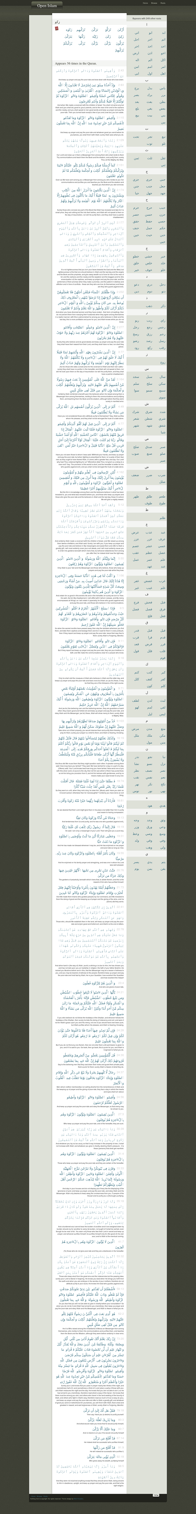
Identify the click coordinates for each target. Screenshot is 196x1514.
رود (136, 347)
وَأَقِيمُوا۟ (109, 70)
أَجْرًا (92, 488)
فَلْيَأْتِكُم (88, 754)
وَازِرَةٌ (97, 1201)
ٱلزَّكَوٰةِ (84, 892)
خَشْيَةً (59, 434)
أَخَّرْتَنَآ (73, 439)
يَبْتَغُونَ (82, 1360)
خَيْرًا (83, 800)
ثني (163, 164)
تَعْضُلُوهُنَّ (63, 292)
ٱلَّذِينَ (107, 190)
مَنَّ (108, 379)
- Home (32, 1496)
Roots (163, 3)
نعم (163, 777)
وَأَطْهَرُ (99, 308)
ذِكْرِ (72, 1072)
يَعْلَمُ (84, 308)
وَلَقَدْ (111, 504)
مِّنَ (105, 1267)
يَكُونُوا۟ (69, 668)
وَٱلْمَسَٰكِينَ (116, 244)
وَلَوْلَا (109, 1003)
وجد (149, 820)
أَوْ (71, 434)
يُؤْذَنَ (61, 1030)
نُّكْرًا (76, 786)
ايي (137, 73)
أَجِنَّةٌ (74, 1267)
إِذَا (93, 255)
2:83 (121, 85)
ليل (150, 714)
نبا (164, 756)
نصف (148, 770)
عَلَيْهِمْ (119, 145)
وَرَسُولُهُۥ (89, 558)
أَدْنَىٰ (84, 1338)
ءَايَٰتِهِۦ (90, 384)
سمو (149, 390)
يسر (136, 861)
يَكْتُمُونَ (97, 190)
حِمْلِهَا (112, 1206)
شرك (135, 411)
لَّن (103, 1349)
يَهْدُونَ (93, 887)
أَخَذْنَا (107, 85)
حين (136, 234)
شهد (149, 425)
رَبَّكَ (100, 1261)
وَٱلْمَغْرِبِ (117, 228)
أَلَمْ (113, 406)
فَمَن (79, 531)
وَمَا (74, 117)
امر (163, 66)
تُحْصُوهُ (95, 1349)
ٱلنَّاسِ (112, 951)
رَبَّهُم (83, 1212)
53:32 (120, 1256)
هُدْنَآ (117, 581)
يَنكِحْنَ (116, 297)
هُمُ (102, 265)
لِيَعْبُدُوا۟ (87, 1466)
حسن (148, 214)
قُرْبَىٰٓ (60, 1206)
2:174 (120, 190)
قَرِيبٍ (120, 445)
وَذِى (98, 90)
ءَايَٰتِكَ (109, 145)
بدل (149, 88)
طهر (136, 496)
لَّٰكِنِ (112, 472)
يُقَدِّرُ (66, 1344)
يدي (149, 861)
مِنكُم (120, 1008)
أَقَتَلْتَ (64, 781)
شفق (162, 425)
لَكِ (76, 827)
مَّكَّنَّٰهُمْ (95, 907)
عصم (135, 546)
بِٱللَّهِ (75, 228)
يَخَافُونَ (90, 1077)
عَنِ (87, 693)
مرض (135, 728)
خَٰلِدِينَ (69, 870)
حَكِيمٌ (82, 704)
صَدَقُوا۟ (120, 265)
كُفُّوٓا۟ (78, 423)
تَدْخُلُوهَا (76, 1030)
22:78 (120, 929)
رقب (162, 347)
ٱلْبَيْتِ (120, 1184)
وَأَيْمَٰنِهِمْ (73, 352)
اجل (136, 39)
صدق (148, 446)
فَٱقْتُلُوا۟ (75, 608)
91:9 (121, 1447)
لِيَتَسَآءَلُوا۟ (91, 738)
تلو (163, 143)
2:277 (120, 327)
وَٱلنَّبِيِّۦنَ (77, 233)
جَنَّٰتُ (112, 870)
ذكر (163, 305)
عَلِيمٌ (62, 726)
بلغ (137, 108)
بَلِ (71, 406)
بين (163, 122)
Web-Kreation (78, 1499)
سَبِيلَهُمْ (111, 624)
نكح (163, 784)
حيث (149, 234)
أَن (98, 222)
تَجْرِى (113, 531)
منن (162, 742)
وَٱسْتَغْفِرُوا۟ (94, 1381)
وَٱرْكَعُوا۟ (61, 70)
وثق (162, 820)
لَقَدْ (113, 379)
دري (149, 284)
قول (136, 651)
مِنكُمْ (97, 302)
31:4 (121, 1153)
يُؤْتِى (105, 1456)
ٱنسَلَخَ (105, 608)
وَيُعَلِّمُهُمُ (96, 145)
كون (149, 685)
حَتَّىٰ (67, 1030)
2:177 (120, 222)
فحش (148, 602)
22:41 (120, 907)
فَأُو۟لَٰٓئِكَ (83, 1139)
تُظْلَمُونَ (114, 450)
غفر (136, 580)
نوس (136, 790)
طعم (162, 496)
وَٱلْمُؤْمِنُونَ (70, 472)
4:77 (121, 423)
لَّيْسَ (112, 222)
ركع (150, 347)
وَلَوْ (78, 1206)
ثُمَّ (57, 95)
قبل (162, 630)
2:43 (121, 70)
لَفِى (86, 390)
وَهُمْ (80, 563)
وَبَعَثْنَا (118, 510)
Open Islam (47, 5)
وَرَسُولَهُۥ (92, 1299)
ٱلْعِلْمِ (88, 472)
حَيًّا (99, 841)
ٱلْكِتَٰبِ (66, 190)
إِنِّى (59, 510)
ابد (163, 32)
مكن (162, 735)
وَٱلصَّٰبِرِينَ (72, 255)
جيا (137, 193)
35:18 (120, 1201)
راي (163, 320)
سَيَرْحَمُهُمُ (117, 704)
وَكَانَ (84, 817)
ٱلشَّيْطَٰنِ (66, 992)
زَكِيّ (121, 36)
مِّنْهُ (73, 754)
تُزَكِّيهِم (80, 29)
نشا (136, 763)
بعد (137, 101)
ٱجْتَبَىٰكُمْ (64, 929)
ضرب (161, 475)
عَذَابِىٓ (98, 581)
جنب (149, 186)
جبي (162, 179)
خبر (163, 256)
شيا (163, 432)
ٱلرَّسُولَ (118, 1102)
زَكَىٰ (108, 36)
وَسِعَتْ (119, 586)
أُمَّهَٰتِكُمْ (118, 1272)
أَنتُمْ (82, 1267)
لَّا (106, 1072)
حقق (136, 221)
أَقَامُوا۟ (70, 907)
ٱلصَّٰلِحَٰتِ (79, 327)
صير (162, 460)
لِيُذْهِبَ (90, 1179)
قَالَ (105, 581)
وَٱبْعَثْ (102, 140)
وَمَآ (94, 477)
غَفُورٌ (92, 624)
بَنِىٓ (94, 85)
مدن (149, 728)
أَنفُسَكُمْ (90, 1272)
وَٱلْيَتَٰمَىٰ (78, 90)
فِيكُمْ (98, 165)
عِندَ (90, 123)
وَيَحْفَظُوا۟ (67, 1055)
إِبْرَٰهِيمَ (118, 940)
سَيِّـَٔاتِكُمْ (80, 526)
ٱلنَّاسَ (94, 434)
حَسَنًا (112, 526)
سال (162, 376)
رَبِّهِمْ (72, 332)
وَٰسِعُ (93, 1261)
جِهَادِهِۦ (81, 929)
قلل (149, 651)
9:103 (120, 721)
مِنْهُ (91, 1206)
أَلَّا (101, 1429)
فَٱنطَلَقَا (110, 781)
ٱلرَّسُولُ (108, 945)
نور (150, 790)
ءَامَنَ (85, 228)
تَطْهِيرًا (98, 1184)
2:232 (120, 292)
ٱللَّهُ (79, 190)
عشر (149, 546)
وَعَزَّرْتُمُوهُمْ (91, 521)
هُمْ (109, 337)
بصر (136, 94)
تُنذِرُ (112, 1212)
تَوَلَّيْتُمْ (120, 101)
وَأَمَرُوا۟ (83, 912)
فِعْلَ (60, 887)
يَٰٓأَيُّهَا (112, 992)
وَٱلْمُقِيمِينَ (65, 477)
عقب (135, 552)
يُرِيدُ (104, 1179)
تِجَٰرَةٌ (93, 1072)
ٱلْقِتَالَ (87, 439)
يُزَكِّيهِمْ (119, 50)
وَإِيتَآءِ (109, 1077)
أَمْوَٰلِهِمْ (101, 721)
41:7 (121, 1241)
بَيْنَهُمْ (81, 738)
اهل (162, 73)
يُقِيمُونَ (119, 563)
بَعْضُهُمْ (80, 688)
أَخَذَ (104, 504)
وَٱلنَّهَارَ (119, 1349)
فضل (135, 609)
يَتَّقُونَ (78, 586)
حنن (162, 234)
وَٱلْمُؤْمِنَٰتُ (93, 688)
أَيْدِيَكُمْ (71, 423)
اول (150, 73)
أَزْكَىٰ (120, 29)
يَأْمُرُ (105, 853)
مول (149, 742)
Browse (154, 3)
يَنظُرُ (121, 362)
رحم (162, 334)
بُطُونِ (61, 1267)
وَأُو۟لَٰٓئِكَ (109, 265)
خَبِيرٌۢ (81, 1060)
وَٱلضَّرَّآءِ (103, 260)
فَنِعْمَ (78, 956)
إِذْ (80, 379)
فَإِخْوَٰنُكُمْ (118, 646)
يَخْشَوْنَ (104, 434)
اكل (163, 59)
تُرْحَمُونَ (98, 1102)
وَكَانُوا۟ (75, 892)
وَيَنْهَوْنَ (94, 693)
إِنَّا (122, 581)
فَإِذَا (112, 608)
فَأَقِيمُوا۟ (101, 951)
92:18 (120, 1456)
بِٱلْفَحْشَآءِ (69, 997)
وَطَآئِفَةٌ (101, 1344)
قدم (162, 637)
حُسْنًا (102, 95)
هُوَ (74, 929)
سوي (162, 397)
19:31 (120, 836)
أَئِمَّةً (101, 887)
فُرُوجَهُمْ (118, 1060)
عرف (162, 539)
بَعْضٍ (65, 688)
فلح (150, 615)
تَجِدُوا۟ (101, 1030)
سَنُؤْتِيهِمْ (101, 488)
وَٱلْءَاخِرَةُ (83, 445)
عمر (149, 559)
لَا (79, 85)
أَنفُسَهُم (79, 406)
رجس (161, 327)
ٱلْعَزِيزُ (91, 151)
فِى (73, 195)
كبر (163, 672)
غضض (148, 580)
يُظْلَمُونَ (102, 412)
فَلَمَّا (92, 429)
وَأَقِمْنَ (110, 1173)
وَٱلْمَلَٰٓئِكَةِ (104, 233)
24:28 (120, 1030)
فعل (162, 615)
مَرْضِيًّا (120, 858)
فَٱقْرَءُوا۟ (69, 1349)
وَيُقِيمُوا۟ (97, 1471)
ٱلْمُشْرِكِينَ (63, 608)
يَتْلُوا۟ (66, 140)
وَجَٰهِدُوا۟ (110, 929)
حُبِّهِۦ (104, 238)
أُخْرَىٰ (82, 1201)
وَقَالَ (74, 510)
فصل (148, 609)
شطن (148, 418)
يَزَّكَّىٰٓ (94, 43)
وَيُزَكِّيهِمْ (117, 151)
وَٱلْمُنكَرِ (118, 1003)
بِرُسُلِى (105, 521)
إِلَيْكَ (100, 477)
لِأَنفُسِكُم (118, 123)
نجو (150, 756)
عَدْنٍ (105, 870)
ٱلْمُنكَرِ (79, 693)
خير (136, 269)
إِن (103, 907)
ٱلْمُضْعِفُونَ (65, 1139)
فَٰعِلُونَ (87, 983)
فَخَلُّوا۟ (120, 624)
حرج (149, 207)
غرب (162, 580)
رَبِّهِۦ (58, 853)
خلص (148, 263)
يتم (163, 861)
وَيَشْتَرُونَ (118, 195)
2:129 (120, 140)
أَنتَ (100, 151)
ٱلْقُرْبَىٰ (89, 90)
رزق (149, 334)
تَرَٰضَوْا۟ (92, 297)
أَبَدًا (104, 1008)
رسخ (136, 334)
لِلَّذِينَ (86, 586)
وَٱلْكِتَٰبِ (90, 233)
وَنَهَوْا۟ (120, 917)
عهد (149, 566)
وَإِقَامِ (59, 1072)
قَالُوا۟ (109, 743)
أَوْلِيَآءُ (72, 688)
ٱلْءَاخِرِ (118, 233)
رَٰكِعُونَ (72, 563)
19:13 (120, 817)
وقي (149, 840)
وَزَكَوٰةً (92, 817)
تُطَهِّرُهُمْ (82, 721)
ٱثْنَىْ (99, 510)
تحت (136, 136)
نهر (137, 784)
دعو (136, 284)
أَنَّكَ (96, 1338)
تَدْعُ (68, 1201)
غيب (149, 587)
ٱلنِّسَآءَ (95, 292)
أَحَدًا (101, 759)
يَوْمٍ (81, 743)
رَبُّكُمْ (68, 743)
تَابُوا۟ (102, 619)
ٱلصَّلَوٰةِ (101, 892)
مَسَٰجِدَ (95, 658)
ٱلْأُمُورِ (75, 917)
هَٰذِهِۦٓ (79, 749)
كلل (136, 679)
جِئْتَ (89, 786)
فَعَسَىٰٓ (92, 668)
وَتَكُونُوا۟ (75, 945)
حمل (149, 228)
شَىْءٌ (85, 1206)
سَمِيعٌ (69, 726)
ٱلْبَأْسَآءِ (117, 260)
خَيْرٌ (73, 445)
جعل (162, 186)
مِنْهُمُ (108, 510)
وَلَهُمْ (64, 200)
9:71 (121, 688)
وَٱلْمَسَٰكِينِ (65, 90)
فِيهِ (68, 1077)
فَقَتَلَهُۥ (79, 781)
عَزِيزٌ (90, 704)
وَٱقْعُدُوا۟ (69, 613)
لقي (162, 707)
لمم (149, 707)
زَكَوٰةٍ (120, 1139)
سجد (136, 376)
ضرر (149, 475)
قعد (136, 644)
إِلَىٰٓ (66, 439)
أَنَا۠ (102, 827)
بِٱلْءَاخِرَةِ (117, 1119)
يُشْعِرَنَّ (115, 759)
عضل (161, 552)
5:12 (121, 504)
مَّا (67, 170)
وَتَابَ (103, 1294)
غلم (163, 587)
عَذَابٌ (120, 206)
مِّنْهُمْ (74, 140)
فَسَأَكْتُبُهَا (96, 586)
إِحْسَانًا (105, 90)
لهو (137, 707)
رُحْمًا (120, 806)
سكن (162, 383)
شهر (136, 425)
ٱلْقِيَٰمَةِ (86, 200)
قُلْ (114, 445)
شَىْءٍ (106, 586)
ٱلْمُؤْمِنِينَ (87, 379)
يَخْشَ (114, 668)
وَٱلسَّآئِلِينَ (79, 244)
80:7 (121, 1429)
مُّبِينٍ (73, 390)
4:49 (121, 406)
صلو (162, 453)
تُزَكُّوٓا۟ (107, 29)
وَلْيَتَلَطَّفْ (64, 754)
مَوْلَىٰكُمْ (88, 956)
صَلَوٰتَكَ (99, 726)
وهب (149, 847)
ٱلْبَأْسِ (83, 260)
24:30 (120, 1055)
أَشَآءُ (72, 581)
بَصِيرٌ (121, 128)
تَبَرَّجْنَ (84, 1168)
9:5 (122, 608)
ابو (150, 32)
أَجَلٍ (60, 439)
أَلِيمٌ (113, 206)
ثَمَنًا (104, 195)
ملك (149, 735)
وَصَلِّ (120, 726)
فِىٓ (73, 1129)
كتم (136, 672)
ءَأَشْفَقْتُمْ (109, 1289)
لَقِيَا (92, 781)
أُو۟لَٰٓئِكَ (91, 195)
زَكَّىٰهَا (82, 36)
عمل (136, 559)
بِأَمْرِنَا (85, 887)
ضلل (162, 481)
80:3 (121, 1419)
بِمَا (68, 123)
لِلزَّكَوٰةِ (96, 983)
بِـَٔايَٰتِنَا (95, 591)
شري (162, 418)
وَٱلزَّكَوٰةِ (118, 841)
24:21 (120, 992)
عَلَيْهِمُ (78, 429)
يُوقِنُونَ (101, 1119)
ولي (162, 847)
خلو (163, 269)
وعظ (136, 833)
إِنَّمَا (113, 558)
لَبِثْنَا (103, 743)
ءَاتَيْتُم (103, 1129)
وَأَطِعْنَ (70, 1173)
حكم (162, 228)
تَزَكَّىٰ (94, 29)
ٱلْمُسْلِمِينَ (89, 940)
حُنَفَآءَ (109, 1471)
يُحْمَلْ (99, 1206)
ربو (137, 320)
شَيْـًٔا (82, 786)
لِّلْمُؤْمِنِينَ (104, 1055)
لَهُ (58, 1466)
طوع (162, 503)
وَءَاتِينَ (90, 1173)
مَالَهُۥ (98, 1456)
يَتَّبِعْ (115, 997)
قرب (136, 637)
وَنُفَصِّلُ (93, 646)
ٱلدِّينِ (103, 646)
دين (136, 291)
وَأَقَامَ (107, 249)
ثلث (149, 158)
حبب (162, 207)
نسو (149, 763)
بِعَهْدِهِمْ (102, 255)
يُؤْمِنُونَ (119, 477)
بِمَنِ (68, 1272)
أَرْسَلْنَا (106, 165)
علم (162, 559)
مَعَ (122, 75)
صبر (162, 446)
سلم (136, 383)
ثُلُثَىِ (72, 1338)
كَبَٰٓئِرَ (87, 1256)
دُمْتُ (105, 841)
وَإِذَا (112, 292)
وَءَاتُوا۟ (85, 70)
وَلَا (115, 200)
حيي (162, 241)
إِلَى (104, 406)
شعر (136, 418)
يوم (137, 868)
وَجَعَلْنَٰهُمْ (109, 887)
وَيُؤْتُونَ (98, 563)
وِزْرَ (89, 1201)
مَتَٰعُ (108, 445)
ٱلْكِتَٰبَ (85, 145)
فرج (136, 602)
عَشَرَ (92, 510)
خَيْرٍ (104, 123)
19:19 (120, 827)
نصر (162, 770)
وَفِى (67, 244)
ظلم (162, 517)
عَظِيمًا (84, 488)
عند (163, 566)
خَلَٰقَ (111, 357)
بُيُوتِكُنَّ (98, 1168)
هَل (107, 1410)
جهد (162, 193)
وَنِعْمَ (120, 961)
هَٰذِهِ (93, 575)
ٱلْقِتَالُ (69, 429)
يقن (163, 868)
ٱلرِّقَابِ (118, 249)
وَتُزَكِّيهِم (71, 721)
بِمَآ (112, 477)
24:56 (120, 1097)
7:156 (120, 575)
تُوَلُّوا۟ (92, 222)
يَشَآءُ (116, 412)
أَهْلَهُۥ (99, 853)
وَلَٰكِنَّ (106, 228)
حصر (136, 214)
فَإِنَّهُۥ (86, 997)
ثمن (136, 158)
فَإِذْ (122, 1294)
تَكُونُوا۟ (120, 175)
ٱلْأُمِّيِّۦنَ (88, 1313)
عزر (149, 539)
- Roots (44, 1496)
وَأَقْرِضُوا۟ (81, 1371)
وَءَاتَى (64, 233)
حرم (136, 207)
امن (136, 66)
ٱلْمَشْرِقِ (62, 222)
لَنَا (103, 575)
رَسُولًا (83, 140)
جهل (149, 193)
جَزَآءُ (113, 875)
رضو (136, 340)
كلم (163, 685)
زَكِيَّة (95, 36)
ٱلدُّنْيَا (101, 445)
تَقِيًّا (78, 817)
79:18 (120, 1410)
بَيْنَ (88, 1289)
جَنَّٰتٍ (121, 531)
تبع (163, 136)
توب (149, 143)
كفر (163, 679)
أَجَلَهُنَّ (78, 292)
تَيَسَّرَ (120, 1355)
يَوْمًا (97, 743)
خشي (148, 256)
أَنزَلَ (86, 190)
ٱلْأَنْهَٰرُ (88, 531)
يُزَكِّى (81, 43)
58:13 (120, 1289)
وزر (136, 826)
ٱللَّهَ (61, 85)
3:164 (120, 379)
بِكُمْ (107, 759)
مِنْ (108, 721)
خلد (163, 263)
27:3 (121, 1114)
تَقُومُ (90, 1338)
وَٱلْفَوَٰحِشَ (66, 1256)
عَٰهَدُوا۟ (85, 255)
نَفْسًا (121, 786)
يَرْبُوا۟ (103, 1134)
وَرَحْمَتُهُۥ (77, 1003)
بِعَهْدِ (88, 352)
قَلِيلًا (109, 101)
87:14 (120, 1438)
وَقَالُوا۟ (120, 439)
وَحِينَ (92, 260)
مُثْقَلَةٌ (59, 1201)
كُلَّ (112, 586)
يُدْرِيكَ (106, 1419)
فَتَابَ (87, 1349)
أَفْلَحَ (108, 1438)
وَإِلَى (108, 1222)
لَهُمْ (92, 332)
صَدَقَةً (92, 721)
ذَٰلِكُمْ (121, 308)
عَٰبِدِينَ (63, 892)
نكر (150, 784)
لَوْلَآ (80, 439)
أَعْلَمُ (61, 743)
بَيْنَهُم (84, 297)
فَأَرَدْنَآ (111, 800)
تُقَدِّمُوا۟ (67, 117)
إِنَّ (79, 123)
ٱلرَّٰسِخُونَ (103, 472)
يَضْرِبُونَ (106, 1360)
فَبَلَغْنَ (86, 292)
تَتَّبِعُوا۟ (86, 992)
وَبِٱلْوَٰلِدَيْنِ (117, 90)
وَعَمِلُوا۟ (89, 327)
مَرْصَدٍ (115, 619)
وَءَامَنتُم (117, 521)
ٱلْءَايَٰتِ (83, 646)
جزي (136, 179)
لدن (149, 700)
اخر (136, 46)
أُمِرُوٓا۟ (104, 1466)
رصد (149, 340)
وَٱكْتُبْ (110, 575)
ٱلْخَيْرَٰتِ (119, 892)
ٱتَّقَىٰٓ (61, 1272)
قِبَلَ (72, 222)
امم (150, 66)
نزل (163, 763)
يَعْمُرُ (103, 658)
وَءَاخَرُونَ (118, 1360)
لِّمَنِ (67, 445)
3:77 (121, 352)
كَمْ (122, 743)
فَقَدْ (113, 537)
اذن (150, 53)
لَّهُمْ (84, 726)
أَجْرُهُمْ (85, 332)
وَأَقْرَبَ (62, 800)
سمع (162, 390)
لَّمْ (107, 1030)
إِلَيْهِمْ (113, 362)
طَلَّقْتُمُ (105, 292)
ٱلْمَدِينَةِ (65, 749)
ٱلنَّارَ (120, 200)
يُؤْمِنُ (89, 302)
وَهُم (63, 1114)
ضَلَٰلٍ (80, 390)
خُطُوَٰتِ (77, 992)
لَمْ (63, 170)
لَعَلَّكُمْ (108, 1102)
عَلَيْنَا (96, 439)
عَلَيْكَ (106, 1429)
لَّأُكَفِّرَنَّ (101, 526)
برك (149, 94)
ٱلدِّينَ (119, 1471)
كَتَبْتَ (102, 439)
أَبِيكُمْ (63, 934)
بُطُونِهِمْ (65, 195)
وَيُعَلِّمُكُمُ (107, 170)
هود (150, 805)
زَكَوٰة (69, 29)
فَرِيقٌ (120, 434)
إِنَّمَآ (107, 827)
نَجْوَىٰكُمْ (74, 1289)
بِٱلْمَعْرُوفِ (73, 297)
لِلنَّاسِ (111, 95)
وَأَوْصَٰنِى (76, 836)
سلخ (149, 383)
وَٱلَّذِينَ (78, 558)
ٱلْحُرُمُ (85, 608)
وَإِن (109, 390)
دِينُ (113, 1476)
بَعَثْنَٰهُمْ (102, 738)
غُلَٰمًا (86, 781)
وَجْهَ (100, 1139)
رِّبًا (89, 1129)
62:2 (121, 1313)
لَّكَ (102, 1410)
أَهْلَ (63, 1179)
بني (163, 115)
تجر (150, 136)
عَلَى (97, 379)
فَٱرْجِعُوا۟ (85, 1035)
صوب (135, 453)
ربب (149, 320)
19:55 (120, 853)
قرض (148, 644)
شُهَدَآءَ (63, 945)
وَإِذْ (113, 85)
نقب (136, 777)
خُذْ (113, 721)
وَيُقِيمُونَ (69, 693)
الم (150, 59)
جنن (136, 186)
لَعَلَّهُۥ (98, 1419)
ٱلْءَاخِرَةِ (91, 357)
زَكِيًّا (64, 827)
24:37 (120, 1072)
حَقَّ (89, 929)
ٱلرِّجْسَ (71, 1179)
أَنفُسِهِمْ (114, 384)
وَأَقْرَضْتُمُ (75, 521)
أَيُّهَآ (112, 754)
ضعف (135, 475)
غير (137, 587)
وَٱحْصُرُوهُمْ (83, 613)
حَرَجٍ (78, 934)
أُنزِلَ (106, 477)
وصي (148, 833)
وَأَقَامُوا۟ (67, 327)
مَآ (91, 190)
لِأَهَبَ (82, 827)
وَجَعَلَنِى (110, 836)
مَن (109, 302)
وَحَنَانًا (111, 817)
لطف (135, 700)
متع (163, 728)
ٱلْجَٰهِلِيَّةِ (68, 1168)
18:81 (120, 800)
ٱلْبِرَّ (105, 222)
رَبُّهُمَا (89, 800)
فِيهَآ (95, 1030)
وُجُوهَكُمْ (81, 222)
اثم (163, 39)
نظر (136, 770)
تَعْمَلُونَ (61, 123)
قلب (162, 651)
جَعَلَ (114, 934)
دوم (149, 291)
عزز (136, 539)
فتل (162, 602)
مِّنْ (110, 123)
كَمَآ (113, 165)
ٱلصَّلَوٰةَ (96, 70)
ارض (136, 53)
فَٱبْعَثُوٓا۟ (107, 749)
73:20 (120, 1338)
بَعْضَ (87, 743)
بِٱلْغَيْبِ (72, 1212)
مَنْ (91, 228)
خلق (136, 263)
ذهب (149, 305)
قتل (149, 630)
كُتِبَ (86, 429)
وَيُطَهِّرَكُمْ (109, 1184)
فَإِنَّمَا (79, 1217)
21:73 (120, 887)
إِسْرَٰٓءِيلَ (86, 85)
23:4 (121, 983)
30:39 (120, 1129)
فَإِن (107, 619)
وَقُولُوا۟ (120, 95)
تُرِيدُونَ (110, 1139)
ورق (149, 826)
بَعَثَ (75, 379)
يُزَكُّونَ (120, 43)
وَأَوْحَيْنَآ (76, 887)
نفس (149, 777)
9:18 (121, 658)
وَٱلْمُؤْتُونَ (108, 482)
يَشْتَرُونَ (97, 352)
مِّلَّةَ (72, 934)
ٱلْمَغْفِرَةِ (83, 1261)
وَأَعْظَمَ (112, 1381)
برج (136, 88)
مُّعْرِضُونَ (85, 101)
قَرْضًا (120, 526)
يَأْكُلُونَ (80, 195)
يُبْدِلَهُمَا (98, 800)
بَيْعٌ (83, 1072)
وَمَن (121, 997)
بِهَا (63, 721)
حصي (161, 221)
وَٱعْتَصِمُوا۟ (117, 956)
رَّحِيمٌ (84, 624)
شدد (162, 411)
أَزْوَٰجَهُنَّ (106, 297)
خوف (148, 269)
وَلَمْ (121, 668)
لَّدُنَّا (99, 817)
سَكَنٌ (90, 726)
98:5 (121, 1466)
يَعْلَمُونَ (65, 646)
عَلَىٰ (111, 238)
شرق (148, 411)
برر (163, 94)
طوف (148, 503)
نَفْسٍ (101, 786)
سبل (149, 376)
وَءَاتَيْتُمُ (80, 515)
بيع (137, 115)
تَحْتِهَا (99, 531)
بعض (162, 108)
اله (137, 59)
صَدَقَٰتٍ (64, 1289)
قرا (150, 637)
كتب (149, 672)
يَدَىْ (82, 1289)
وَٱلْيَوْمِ (64, 228)
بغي (149, 108)
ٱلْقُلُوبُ (60, 1077)
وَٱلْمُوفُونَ (116, 255)
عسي (161, 546)
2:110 (120, 117)
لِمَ (108, 439)
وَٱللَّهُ (91, 308)
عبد (163, 532)
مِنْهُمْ (80, 472)
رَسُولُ (97, 827)
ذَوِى (97, 238)
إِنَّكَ (107, 151)
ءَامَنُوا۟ (98, 327)
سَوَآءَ (100, 537)
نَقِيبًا (84, 510)
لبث (162, 700)
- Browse (39, 1496)
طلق (149, 496)
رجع (149, 327)
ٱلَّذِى (108, 1313)
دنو (163, 291)
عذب (149, 532)
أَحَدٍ (109, 1008)
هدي (162, 805)
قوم (162, 657)
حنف (136, 228)
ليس (162, 714)
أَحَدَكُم (98, 749)
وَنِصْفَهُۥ (119, 1344)
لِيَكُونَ (119, 945)
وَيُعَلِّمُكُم (75, 170)
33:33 (120, 1168)
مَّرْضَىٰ (69, 1355)
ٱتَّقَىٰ (60, 445)
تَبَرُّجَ (77, 1168)
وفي (162, 840)
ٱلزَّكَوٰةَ (73, 70)
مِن (98, 390)
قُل (113, 1055)
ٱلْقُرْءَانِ (106, 1355)
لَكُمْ (106, 308)
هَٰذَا (61, 940)
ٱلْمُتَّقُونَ (92, 265)
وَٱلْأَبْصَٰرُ (118, 1083)
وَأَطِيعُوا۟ (71, 1097)
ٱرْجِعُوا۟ (96, 1035)
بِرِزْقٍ (79, 754)
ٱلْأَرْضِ (81, 907)
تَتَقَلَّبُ (75, 1077)
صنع (149, 453)
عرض (135, 532)
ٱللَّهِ (84, 123)
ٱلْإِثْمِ (78, 1256)
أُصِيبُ (89, 581)
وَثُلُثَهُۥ (110, 1344)
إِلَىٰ (121, 1206)
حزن (162, 214)
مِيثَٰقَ (100, 85)
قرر (163, 644)
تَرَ (109, 406)
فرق (162, 609)
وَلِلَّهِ (94, 917)
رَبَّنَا (111, 140)
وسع (162, 833)
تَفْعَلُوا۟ (111, 1294)
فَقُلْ (112, 1410)
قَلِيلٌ (94, 445)
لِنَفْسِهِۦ (118, 1222)
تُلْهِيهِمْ (101, 1072)
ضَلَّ (107, 537)
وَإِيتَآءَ (92, 892)
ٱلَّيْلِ (66, 1338)
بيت (149, 115)
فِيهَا (61, 870)
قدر (136, 630)
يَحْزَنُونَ (101, 337)
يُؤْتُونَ (100, 1241)
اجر (150, 39)
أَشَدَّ (66, 434)
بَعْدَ (66, 531)
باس (162, 88)
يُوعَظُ (120, 302)
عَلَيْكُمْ (68, 165)
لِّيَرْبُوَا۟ (80, 1129)
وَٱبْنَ (104, 244)
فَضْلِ (69, 1360)
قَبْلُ (92, 390)
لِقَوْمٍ (74, 646)
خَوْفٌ (60, 332)
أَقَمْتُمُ (104, 515)
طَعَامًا (98, 754)
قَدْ (113, 1438)
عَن (78, 1072)
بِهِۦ (109, 195)
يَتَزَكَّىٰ (68, 36)
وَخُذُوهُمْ (97, 613)
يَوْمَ (93, 200)
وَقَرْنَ (111, 1168)
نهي (163, 790)
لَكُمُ (104, 1035)
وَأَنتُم (95, 101)
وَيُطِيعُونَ (87, 699)
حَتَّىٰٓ (102, 781)
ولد (137, 840)
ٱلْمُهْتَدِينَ (116, 674)
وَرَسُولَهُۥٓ (69, 699)
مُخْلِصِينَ (66, 1466)
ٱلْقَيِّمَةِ (103, 1476)
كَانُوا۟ (104, 390)
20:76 (120, 870)
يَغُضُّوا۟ (94, 1055)
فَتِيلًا (93, 412)
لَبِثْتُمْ (116, 743)
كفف (149, 679)
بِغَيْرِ (108, 786)
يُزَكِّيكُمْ (67, 43)
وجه (136, 820)
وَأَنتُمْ (77, 308)
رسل (162, 340)
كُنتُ (84, 836)
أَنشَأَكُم (113, 1267)
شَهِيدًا (97, 945)
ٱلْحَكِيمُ (79, 151)
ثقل (163, 158)
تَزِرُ (106, 1201)
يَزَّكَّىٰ (107, 43)
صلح (136, 446)
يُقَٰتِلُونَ (107, 1365)
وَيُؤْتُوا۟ (73, 1471)
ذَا (66, 1206)
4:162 (120, 472)
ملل (136, 735)
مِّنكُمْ (102, 101)
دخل (162, 284)
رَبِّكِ (89, 827)
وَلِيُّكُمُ (106, 558)
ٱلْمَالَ (119, 238)
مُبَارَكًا (101, 836)
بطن (162, 101)
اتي (137, 32)
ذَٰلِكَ (63, 297)
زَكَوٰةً (70, 800)
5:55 (121, 558)
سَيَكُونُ (86, 1355)
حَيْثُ (121, 613)
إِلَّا (66, 85)
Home (145, 3)
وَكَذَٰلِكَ (111, 738)
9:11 (121, 641)
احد (163, 46)
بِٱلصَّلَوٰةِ (64, 836)
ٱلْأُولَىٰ (119, 1173)
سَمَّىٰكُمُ (102, 940)
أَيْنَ (94, 836)
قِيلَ (90, 423)
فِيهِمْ (93, 140)
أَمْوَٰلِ (66, 1129)
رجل (136, 327)
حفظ (149, 221)
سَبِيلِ (93, 1365)
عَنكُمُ (81, 1179)
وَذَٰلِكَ (120, 875)
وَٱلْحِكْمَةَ (72, 145)
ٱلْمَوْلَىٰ (68, 956)
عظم (149, 552)
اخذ (150, 46)
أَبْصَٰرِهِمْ (79, 1055)
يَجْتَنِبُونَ (98, 1256)
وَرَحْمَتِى (62, 581)
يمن (149, 868)
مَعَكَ (80, 1344)
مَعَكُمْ (120, 515)
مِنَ (73, 190)
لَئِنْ (113, 515)
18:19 (120, 738)
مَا (86, 195)
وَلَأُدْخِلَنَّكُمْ (64, 526)
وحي (162, 826)
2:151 (120, 165)
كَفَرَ (73, 531)
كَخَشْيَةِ (84, 434)
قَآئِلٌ (68, 738)
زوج (162, 362)
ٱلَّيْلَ (59, 1344)
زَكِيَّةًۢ (114, 786)
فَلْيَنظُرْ (119, 754)
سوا (136, 390)
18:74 (120, 781)
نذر (137, 756)
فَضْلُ (102, 1003)
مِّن (105, 817)
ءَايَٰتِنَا (60, 165)
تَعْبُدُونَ (72, 85)
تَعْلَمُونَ (111, 175)
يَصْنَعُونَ (69, 1060)
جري (149, 179)
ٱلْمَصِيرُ (90, 1222)
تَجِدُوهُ (97, 123)
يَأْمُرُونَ (119, 693)
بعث (149, 101)
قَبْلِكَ (76, 477)
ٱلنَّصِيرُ (110, 961)
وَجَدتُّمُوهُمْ (110, 613)
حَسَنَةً (78, 575)
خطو (136, 256)
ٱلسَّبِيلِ (94, 244)
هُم (101, 591)
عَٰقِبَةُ (86, 917)
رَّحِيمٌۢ (62, 1381)
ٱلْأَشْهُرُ (95, 608)
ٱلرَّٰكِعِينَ (112, 75)
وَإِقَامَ (109, 892)
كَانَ (103, 302)
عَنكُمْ (91, 526)
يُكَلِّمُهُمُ (107, 200)
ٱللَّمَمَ (112, 1261)
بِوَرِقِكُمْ (88, 749)
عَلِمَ (112, 1349)
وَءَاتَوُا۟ (109, 332)
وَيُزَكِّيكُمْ (118, 170)
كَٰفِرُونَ (119, 1247)
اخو (163, 53)
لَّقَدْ (95, 786)
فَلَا (71, 292)
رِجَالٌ (111, 1072)
